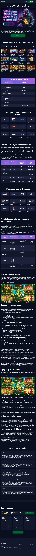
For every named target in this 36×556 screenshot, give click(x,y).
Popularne (4, 46)
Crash (22, 46)
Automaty (30, 46)
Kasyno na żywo (13, 46)
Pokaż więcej (18, 532)
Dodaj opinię (29, 512)
